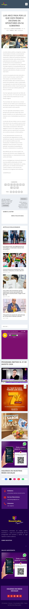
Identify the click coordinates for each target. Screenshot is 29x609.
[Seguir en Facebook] (8, 596)
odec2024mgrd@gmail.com (13, 499)
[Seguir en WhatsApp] (20, 596)
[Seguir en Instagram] (14, 596)
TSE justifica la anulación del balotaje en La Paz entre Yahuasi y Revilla (14, 315)
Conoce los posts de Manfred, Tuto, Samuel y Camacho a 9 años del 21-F (13, 270)
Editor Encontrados (16, 28)
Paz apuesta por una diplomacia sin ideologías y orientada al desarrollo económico (13, 248)
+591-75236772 (10, 506)
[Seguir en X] (11, 596)
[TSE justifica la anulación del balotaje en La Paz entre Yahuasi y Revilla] (14, 306)
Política (12, 30)
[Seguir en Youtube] (17, 596)
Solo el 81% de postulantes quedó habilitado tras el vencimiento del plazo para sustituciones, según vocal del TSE (14, 293)
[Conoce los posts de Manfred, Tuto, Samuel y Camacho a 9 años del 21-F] (14, 260)
